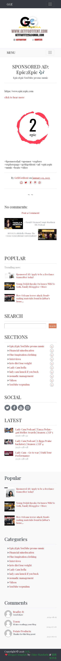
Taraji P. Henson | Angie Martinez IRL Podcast (40, 223)
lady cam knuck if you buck (23, 371)
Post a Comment (30, 213)
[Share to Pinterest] (35, 183)
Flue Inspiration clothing (22, 354)
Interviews (15, 359)
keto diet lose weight (20, 363)
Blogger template (17, 654)
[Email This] (21, 183)
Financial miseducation (21, 350)
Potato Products (22, 631)
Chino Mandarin (40, 654)
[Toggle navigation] (50, 4)
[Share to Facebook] (30, 183)
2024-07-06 (51, 627)
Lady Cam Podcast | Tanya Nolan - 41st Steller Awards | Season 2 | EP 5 (34, 431)
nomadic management (21, 376)
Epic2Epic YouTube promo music (30, 77)
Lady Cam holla (17, 367)
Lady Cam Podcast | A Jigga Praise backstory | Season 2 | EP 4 (33, 442)
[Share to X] (26, 183)
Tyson (16, 621)
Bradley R (18, 611)
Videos (12, 380)
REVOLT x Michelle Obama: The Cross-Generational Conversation (21, 234)
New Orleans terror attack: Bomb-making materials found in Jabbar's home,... (33, 298)
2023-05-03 (52, 636)
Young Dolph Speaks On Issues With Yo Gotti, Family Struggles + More (35, 285)
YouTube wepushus (19, 384)
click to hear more (14, 97)
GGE (10, 4)
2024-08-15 (52, 617)
